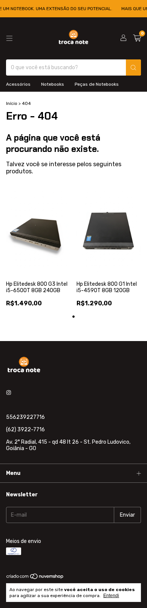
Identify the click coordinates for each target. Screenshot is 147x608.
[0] (137, 38)
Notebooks (52, 84)
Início (11, 103)
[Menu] (9, 38)
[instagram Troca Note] (8, 393)
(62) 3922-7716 (25, 429)
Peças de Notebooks (97, 84)
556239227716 (25, 417)
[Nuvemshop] (35, 578)
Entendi (111, 595)
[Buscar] (133, 67)
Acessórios (18, 84)
